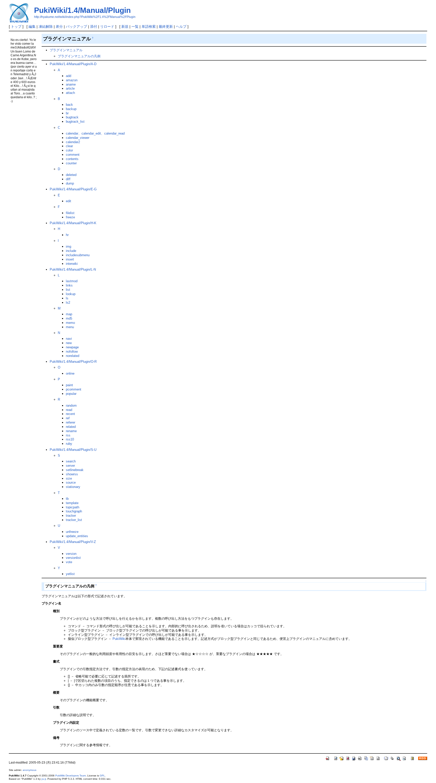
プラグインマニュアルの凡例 (79, 56)
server (70, 465)
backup (71, 109)
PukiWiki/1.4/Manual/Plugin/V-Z (73, 542)
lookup (70, 294)
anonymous (29, 770)
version (71, 554)
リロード (107, 26)
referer (70, 422)
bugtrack (72, 117)
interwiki (72, 264)
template (72, 503)
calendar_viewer (77, 138)
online (70, 373)
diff (68, 179)
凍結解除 (46, 26)
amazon (71, 80)
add (68, 76)
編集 (32, 26)
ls (67, 298)
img (68, 246)
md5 (69, 318)
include (71, 251)
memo (70, 323)
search (71, 461)
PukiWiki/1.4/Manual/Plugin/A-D (73, 64)
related (71, 427)
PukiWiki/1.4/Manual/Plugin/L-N (73, 269)
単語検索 (149, 26)
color (69, 150)
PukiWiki (119, 639)
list (68, 290)
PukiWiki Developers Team (70, 775)
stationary (73, 487)
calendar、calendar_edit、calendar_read (95, 133)
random (71, 405)
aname (71, 84)
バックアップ (76, 26)
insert (70, 259)
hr (67, 235)
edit (68, 201)
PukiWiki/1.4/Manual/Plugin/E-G (73, 189)
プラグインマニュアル (66, 50)
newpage (72, 347)
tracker (71, 515)
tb (67, 499)
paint (69, 385)
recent (70, 414)
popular (71, 394)
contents (72, 159)
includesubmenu (78, 255)
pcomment (73, 389)
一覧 (135, 26)
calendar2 (73, 142)
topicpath (72, 507)
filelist (70, 213)
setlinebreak (75, 470)
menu (70, 327)
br (67, 113)
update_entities (77, 536)
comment (72, 154)
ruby (69, 444)
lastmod (71, 281)
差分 (59, 26)
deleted (71, 175)
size (69, 478)
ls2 (68, 302)
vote (69, 562)
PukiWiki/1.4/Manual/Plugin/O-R (73, 361)
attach (70, 93)
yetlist (70, 574)
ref (68, 418)
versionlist (73, 558)
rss (68, 435)
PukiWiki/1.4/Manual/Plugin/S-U (73, 450)
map (69, 314)
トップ (16, 26)
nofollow (72, 351)
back (69, 105)
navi (69, 339)
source (71, 482)
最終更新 (166, 26)
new (69, 343)
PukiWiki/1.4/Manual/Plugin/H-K (73, 223)
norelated (72, 356)
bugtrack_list (75, 121)
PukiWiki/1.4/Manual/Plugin (82, 10)
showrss (72, 474)
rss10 (70, 439)
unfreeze (72, 532)
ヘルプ (181, 26)
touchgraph (74, 511)
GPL (102, 775)
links (69, 285)
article (70, 88)
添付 (93, 26)
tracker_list (74, 520)
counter (71, 163)
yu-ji (43, 778)
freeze (70, 217)
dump (70, 183)
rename (71, 431)
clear (69, 146)
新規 (124, 26)
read (69, 410)
